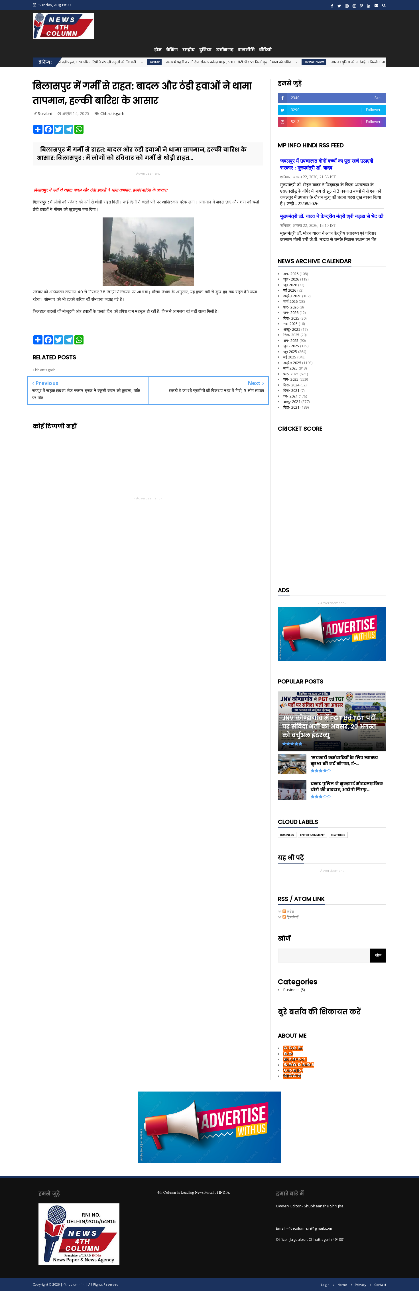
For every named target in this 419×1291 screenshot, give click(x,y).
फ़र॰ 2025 (291, 373)
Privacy (360, 1284)
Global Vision (295, 1059)
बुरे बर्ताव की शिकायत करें (319, 1011)
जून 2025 (290, 351)
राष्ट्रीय (188, 50)
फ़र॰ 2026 (291, 307)
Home (342, 1284)
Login (325, 1284)
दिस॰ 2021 (291, 390)
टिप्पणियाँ (292, 917)
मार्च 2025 (290, 368)
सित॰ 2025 (291, 334)
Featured (338, 835)
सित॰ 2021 (291, 407)
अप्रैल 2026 (292, 295)
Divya (288, 1053)
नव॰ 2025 (290, 323)
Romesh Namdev (298, 1065)
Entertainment (312, 835)
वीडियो (265, 50)
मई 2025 (289, 357)
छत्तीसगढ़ (224, 50)
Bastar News (274, 62)
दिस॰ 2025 (291, 318)
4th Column (293, 1048)
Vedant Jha (293, 1070)
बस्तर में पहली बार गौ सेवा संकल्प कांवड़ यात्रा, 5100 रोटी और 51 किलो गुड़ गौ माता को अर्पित (188, 61)
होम (158, 50)
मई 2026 (289, 290)
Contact (380, 1284)
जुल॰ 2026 (291, 279)
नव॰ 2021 (290, 396)
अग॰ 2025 (291, 340)
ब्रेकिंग (172, 50)
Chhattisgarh (112, 113)
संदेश (290, 911)
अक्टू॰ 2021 (291, 401)
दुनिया (205, 50)
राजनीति (246, 50)
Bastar (114, 62)
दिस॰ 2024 (291, 385)
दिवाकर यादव (292, 1076)
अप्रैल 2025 (292, 362)
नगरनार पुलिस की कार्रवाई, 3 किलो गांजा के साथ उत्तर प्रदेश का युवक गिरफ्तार (344, 61)
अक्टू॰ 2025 (291, 329)
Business (287, 835)
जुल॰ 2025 (291, 345)
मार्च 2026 (290, 301)
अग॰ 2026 (291, 273)
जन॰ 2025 (291, 379)
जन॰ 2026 (291, 312)
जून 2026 (290, 284)
